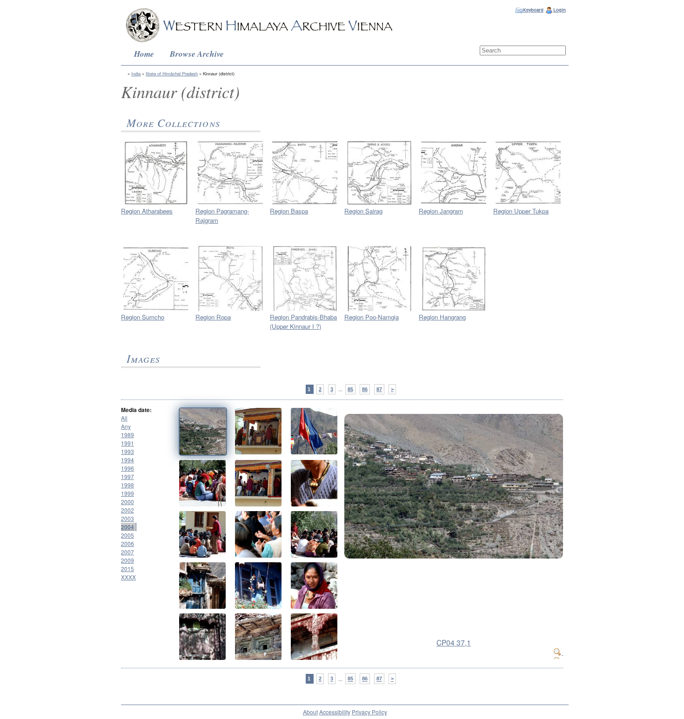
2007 (127, 552)
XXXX (128, 577)
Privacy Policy (369, 712)
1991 (127, 443)
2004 (127, 527)
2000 (127, 502)
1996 (127, 468)
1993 (127, 451)
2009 (127, 560)
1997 (127, 476)
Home (144, 54)
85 (350, 389)
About (310, 712)
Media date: (136, 410)
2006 (127, 543)
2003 (127, 518)
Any (126, 426)
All (124, 418)
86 (365, 389)
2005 (127, 535)
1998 (127, 485)
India (136, 73)
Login (559, 10)
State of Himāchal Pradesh (172, 73)
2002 (127, 510)
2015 (127, 569)
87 (379, 389)
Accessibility (334, 712)
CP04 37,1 (453, 642)
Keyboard (533, 10)
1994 (127, 460)
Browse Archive (197, 54)
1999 (127, 493)
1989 (127, 435)
